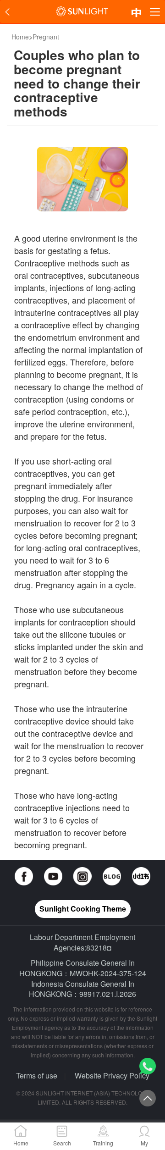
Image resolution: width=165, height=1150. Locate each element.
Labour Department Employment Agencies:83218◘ (82, 942)
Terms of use (36, 1075)
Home (20, 36)
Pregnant (46, 36)
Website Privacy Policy (112, 1075)
